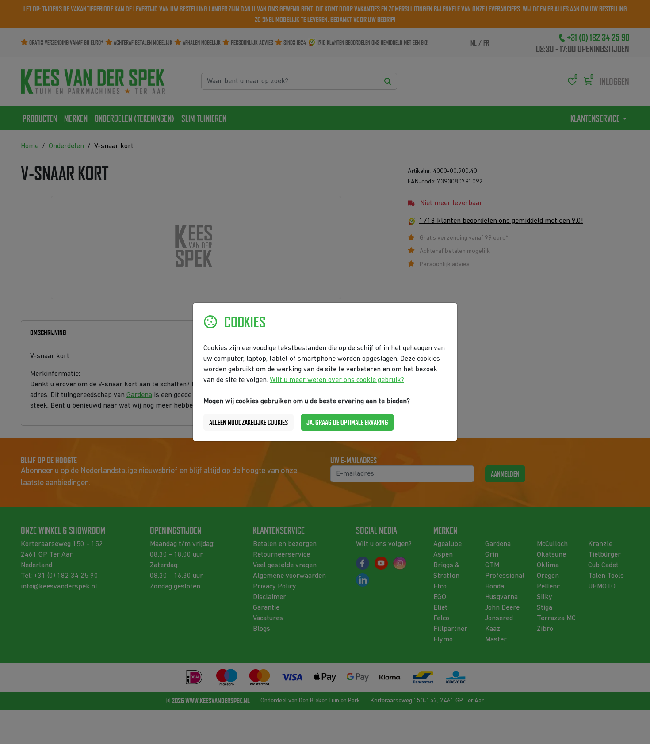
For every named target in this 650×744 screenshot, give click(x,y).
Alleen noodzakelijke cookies (248, 422)
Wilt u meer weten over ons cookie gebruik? (337, 380)
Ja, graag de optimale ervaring (347, 422)
